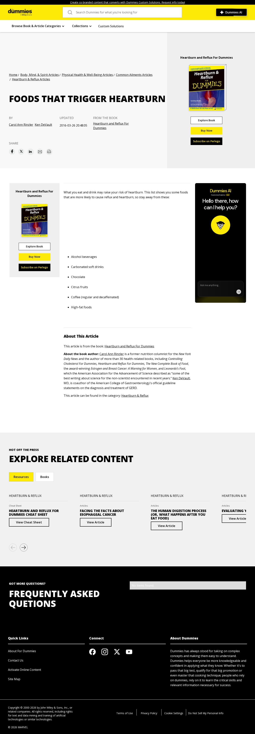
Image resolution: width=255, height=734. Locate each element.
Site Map (14, 679)
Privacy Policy (149, 713)
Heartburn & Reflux (134, 396)
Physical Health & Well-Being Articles (87, 74)
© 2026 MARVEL (18, 727)
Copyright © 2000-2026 (22, 707)
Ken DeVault (43, 125)
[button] (38, 26)
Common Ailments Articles (134, 74)
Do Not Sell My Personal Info (205, 713)
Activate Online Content (24, 670)
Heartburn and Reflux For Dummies (111, 125)
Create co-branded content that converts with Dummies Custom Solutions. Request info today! (127, 2)
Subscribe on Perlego (206, 141)
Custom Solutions (111, 26)
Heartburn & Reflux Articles (31, 79)
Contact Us (15, 660)
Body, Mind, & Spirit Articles (39, 74)
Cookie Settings (173, 713)
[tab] (21, 477)
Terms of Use (124, 713)
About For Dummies (22, 651)
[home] (20, 12)
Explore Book (206, 120)
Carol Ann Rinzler (21, 125)
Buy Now (206, 130)
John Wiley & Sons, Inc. (54, 707)
